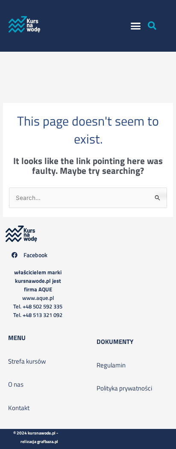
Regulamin (111, 365)
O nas (15, 384)
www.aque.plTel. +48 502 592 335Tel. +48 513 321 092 (37, 293)
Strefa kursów (27, 361)
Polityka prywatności (124, 388)
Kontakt (18, 408)
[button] (136, 26)
